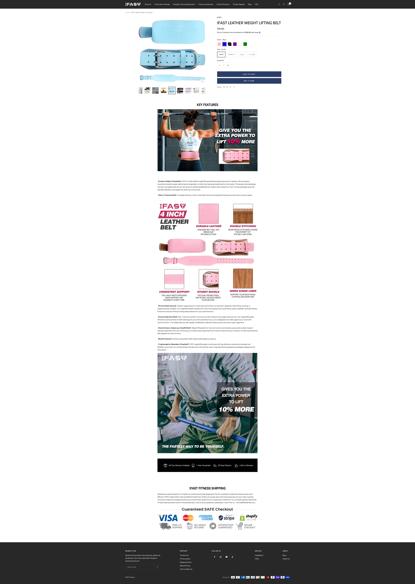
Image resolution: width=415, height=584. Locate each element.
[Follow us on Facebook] (215, 557)
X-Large (252, 54)
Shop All (148, 4)
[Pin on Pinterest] (226, 87)
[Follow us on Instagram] (220, 557)
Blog (249, 4)
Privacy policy (185, 559)
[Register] (157, 567)
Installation (259, 555)
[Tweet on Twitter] (230, 87)
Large (242, 54)
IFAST (219, 17)
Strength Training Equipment (184, 4)
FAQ (256, 4)
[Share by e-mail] (234, 87)
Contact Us (184, 555)
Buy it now (249, 81)
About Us (286, 559)
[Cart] (288, 4)
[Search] (279, 4)
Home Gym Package (162, 4)
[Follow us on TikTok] (232, 557)
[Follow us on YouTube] (226, 557)
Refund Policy (185, 566)
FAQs (257, 559)
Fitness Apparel (239, 4)
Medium (231, 54)
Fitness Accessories (205, 4)
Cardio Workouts (223, 4)
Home (127, 12)
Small (221, 54)
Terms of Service (186, 569)
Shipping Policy (186, 562)
